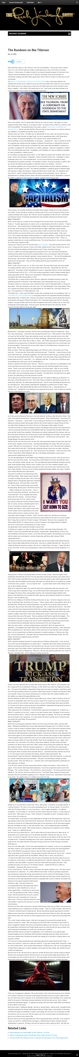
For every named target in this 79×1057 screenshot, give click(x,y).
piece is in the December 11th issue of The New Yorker (28, 81)
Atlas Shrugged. (43, 245)
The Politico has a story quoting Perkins (20, 295)
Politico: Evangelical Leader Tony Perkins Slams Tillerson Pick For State (33, 1035)
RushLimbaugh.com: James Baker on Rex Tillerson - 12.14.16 (29, 1032)
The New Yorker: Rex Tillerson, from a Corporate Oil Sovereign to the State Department (39, 1038)
